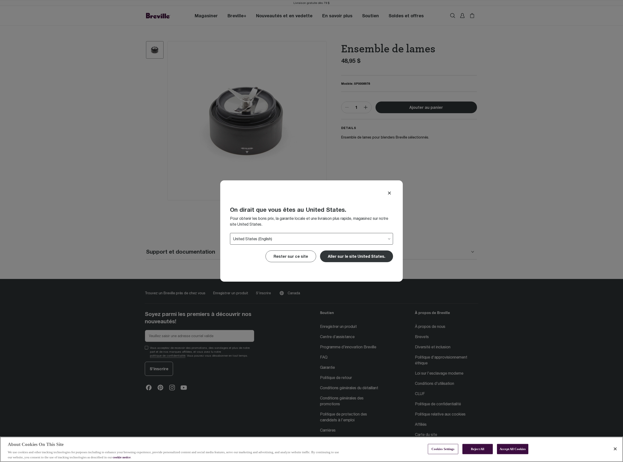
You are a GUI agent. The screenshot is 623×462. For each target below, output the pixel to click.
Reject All (477, 449)
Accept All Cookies (513, 449)
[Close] (389, 193)
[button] (356, 256)
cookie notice (122, 457)
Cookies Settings (442, 449)
